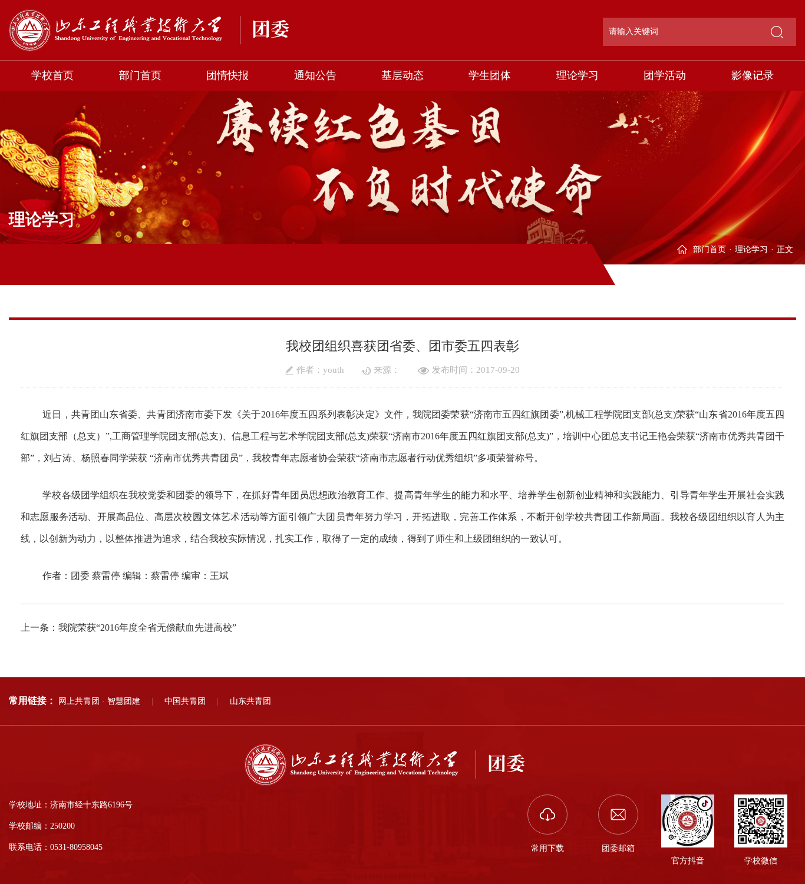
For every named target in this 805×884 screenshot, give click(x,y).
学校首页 (52, 75)
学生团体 (490, 75)
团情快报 (227, 75)
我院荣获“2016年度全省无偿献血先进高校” (147, 628)
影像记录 (752, 75)
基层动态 (402, 75)
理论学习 (577, 75)
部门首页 (140, 75)
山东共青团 (250, 701)
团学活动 (665, 75)
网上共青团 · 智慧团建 (99, 701)
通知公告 (315, 75)
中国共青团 (185, 701)
